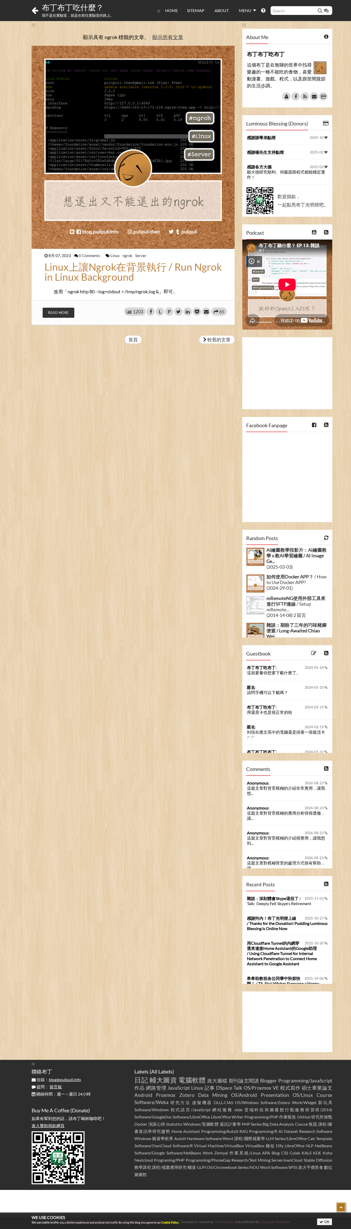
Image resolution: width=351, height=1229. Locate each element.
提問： (49, 1086)
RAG (243, 1131)
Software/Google (149, 1152)
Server (140, 255)
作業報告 (287, 1116)
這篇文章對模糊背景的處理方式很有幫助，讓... (286, 865)
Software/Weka (151, 1102)
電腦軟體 (192, 1080)
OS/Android (244, 1095)
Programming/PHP (261, 1116)
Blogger (268, 1081)
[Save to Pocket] (197, 311)
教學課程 (142, 1167)
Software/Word (219, 1138)
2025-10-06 (315, 978)
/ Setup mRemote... (296, 603)
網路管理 (156, 1088)
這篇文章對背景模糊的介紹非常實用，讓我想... (286, 791)
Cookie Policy (170, 1222)
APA (266, 1152)
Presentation (275, 1095)
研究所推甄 (321, 1116)
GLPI (201, 1167)
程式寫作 (290, 1088)
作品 (139, 1088)
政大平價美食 (310, 1167)
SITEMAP (195, 10)
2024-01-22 (315, 752)
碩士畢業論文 (317, 1088)
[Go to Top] (341, 1207)
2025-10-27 (315, 918)
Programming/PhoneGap (208, 1160)
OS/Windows (247, 1102)
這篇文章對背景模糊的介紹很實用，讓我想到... (286, 840)
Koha (327, 1152)
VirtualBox (254, 1145)
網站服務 (222, 1109)
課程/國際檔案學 (249, 1138)
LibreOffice (294, 1145)
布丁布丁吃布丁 (261, 667)
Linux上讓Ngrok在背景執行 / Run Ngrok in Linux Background (133, 272)
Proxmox (166, 1095)
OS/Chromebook (222, 1167)
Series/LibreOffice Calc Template (303, 1138)
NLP (309, 1145)
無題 (313, 1124)
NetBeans (323, 1145)
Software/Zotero (275, 1102)
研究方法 (180, 1102)
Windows (142, 1138)
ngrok (128, 255)
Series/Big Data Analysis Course (279, 1124)
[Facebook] (295, 96)
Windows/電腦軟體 (201, 1124)
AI (281, 1131)
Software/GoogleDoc (153, 1116)
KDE (317, 1152)
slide (238, 1109)
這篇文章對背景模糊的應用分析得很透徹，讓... (286, 816)
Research (307, 1131)
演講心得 (156, 1124)
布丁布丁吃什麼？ (73, 7)
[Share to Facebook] (150, 311)
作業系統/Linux (244, 1152)
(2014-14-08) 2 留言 (286, 615)
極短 (270, 1145)
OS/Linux (303, 1095)
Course (324, 1095)
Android (143, 1095)
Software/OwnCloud (152, 1145)
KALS (306, 1152)
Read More (58, 313)
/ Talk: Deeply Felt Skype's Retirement (279, 901)
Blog (276, 1152)
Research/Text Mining (251, 1160)
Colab (295, 1152)
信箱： (58, 1079)
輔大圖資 (163, 1080)
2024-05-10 (315, 687)
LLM (270, 1138)
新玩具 (325, 1102)
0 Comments (90, 255)
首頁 (133, 339)
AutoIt (180, 1138)
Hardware (196, 1138)
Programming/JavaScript (305, 1081)
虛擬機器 (202, 1102)
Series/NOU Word (254, 1167)
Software (324, 1131)
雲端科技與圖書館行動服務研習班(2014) (288, 1109)
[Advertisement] (287, 373)
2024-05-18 (315, 668)
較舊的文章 (218, 339)
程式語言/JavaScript (191, 1109)
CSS (284, 1152)
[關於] (286, 96)
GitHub (303, 1116)
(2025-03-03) (279, 567)
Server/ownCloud (286, 1160)
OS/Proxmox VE (261, 1088)
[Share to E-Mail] (206, 311)
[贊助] (323, 96)
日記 (141, 1080)
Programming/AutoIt (219, 1131)
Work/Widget (304, 1102)
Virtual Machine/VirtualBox (219, 1145)
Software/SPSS (284, 1167)
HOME (171, 10)
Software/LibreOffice (191, 1116)
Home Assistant (185, 1131)
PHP (246, 1124)
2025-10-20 (315, 943)
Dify (279, 1145)
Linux (115, 255)
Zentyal (221, 1152)
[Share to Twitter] (178, 311)
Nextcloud (143, 1160)
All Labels (161, 1071)
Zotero (187, 1095)
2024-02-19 (315, 707)
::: (158, 10)
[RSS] (305, 96)
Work (208, 1152)
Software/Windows (151, 1109)
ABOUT (222, 10)
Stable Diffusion (318, 1160)
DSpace (224, 1088)
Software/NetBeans (183, 1152)
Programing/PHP (169, 1160)
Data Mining (212, 1095)
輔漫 (192, 1167)
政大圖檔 (217, 1081)
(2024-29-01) (279, 588)
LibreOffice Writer (227, 1116)
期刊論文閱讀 (244, 1081)
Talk (238, 1088)
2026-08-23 (315, 783)
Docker (140, 1124)
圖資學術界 (162, 1138)
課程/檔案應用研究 (169, 1167)
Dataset (291, 1131)
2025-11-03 (315, 898)
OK (326, 1221)
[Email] (314, 96)
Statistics (174, 1124)
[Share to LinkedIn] (187, 311)
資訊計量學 (230, 1124)
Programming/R (263, 1131)
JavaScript (179, 1088)
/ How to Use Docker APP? (296, 579)
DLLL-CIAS (223, 1102)
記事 (210, 1088)
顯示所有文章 (167, 37)
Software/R (183, 1145)
